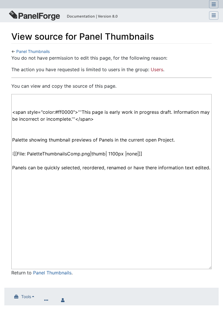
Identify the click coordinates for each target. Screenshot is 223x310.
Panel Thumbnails (33, 51)
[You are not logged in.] (64, 300)
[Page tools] (47, 300)
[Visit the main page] (63, 16)
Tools (26, 296)
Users (157, 69)
